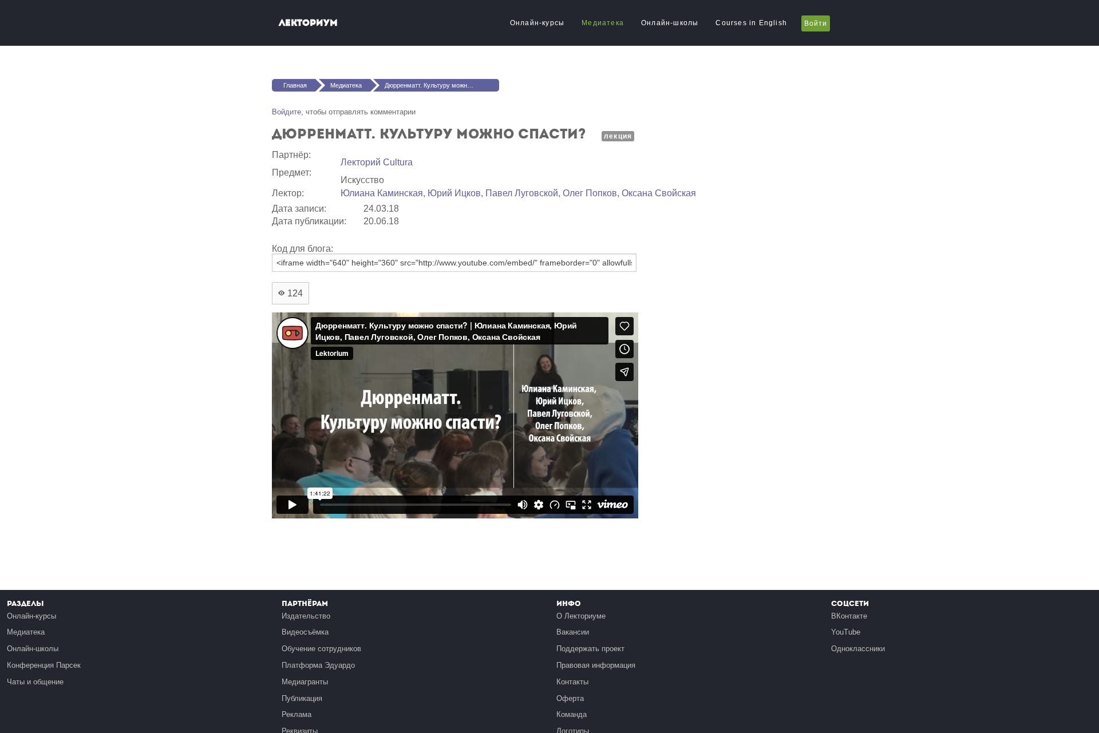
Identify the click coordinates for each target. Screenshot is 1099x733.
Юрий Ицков (454, 193)
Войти (815, 23)
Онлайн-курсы (537, 23)
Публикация (302, 698)
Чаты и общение (35, 681)
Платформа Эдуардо (318, 665)
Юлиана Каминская (382, 193)
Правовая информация (595, 665)
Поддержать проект (590, 648)
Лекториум (308, 22)
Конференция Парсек (44, 665)
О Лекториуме (581, 616)
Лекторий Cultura (377, 162)
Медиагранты (305, 681)
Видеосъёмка (305, 632)
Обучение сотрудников (321, 648)
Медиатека (603, 23)
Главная (295, 85)
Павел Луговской (521, 193)
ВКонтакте (849, 616)
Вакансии (572, 632)
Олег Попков (590, 193)
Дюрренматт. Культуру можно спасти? (440, 85)
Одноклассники (858, 648)
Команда (571, 714)
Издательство (306, 616)
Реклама (296, 714)
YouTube (845, 632)
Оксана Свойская (659, 193)
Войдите (286, 112)
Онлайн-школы (669, 23)
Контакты (572, 681)
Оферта (570, 698)
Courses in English (751, 23)
